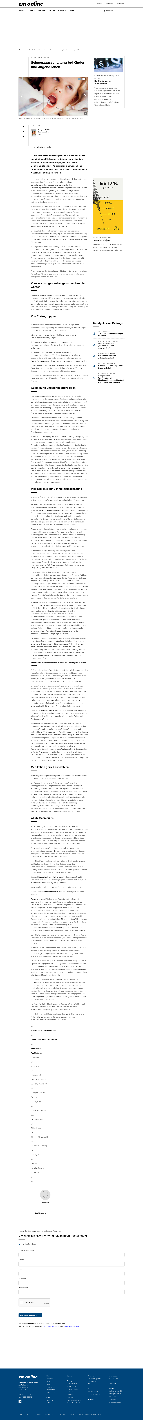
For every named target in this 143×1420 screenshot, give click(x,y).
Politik (48, 1381)
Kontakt (99, 3)
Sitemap (72, 1414)
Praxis (48, 1384)
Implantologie (71, 1386)
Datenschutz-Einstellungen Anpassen (91, 1414)
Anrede (21, 1260)
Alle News (49, 1378)
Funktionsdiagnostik (94, 1378)
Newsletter (120, 3)
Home (22, 50)
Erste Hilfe (49, 1400)
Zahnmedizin (50, 1389)
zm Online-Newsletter (51, 1326)
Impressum (62, 1414)
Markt (72, 10)
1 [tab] (79, 79)
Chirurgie (70, 1397)
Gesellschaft (50, 1387)
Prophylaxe (91, 1376)
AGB (28, 1414)
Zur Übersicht (40, 1213)
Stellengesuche (114, 1394)
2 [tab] (83, 79)
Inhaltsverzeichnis (45, 147)
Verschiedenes (113, 1399)
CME (31, 10)
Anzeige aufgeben (115, 1402)
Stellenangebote (114, 1391)
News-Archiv (50, 1392)
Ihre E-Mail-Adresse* (26, 1250)
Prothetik (70, 1394)
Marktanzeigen (93, 1391)
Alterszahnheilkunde (73, 1403)
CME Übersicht (51, 1403)
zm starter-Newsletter (71, 1326)
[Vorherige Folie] (21, 95)
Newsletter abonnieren (29, 1315)
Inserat (61, 10)
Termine (41, 10)
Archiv (52, 10)
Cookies (38, 1414)
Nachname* (23, 1288)
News (21, 10)
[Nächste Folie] (85, 95)
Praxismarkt (112, 1396)
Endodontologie (72, 1389)
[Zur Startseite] (31, 3)
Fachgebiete (71, 1381)
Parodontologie (72, 1383)
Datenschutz (49, 1414)
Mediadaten (109, 3)
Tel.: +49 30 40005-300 (26, 1394)
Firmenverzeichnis (94, 1394)
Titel (20, 1269)
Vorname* (22, 1279)
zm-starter (112, 1383)
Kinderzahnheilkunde (74, 1400)
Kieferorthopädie (72, 1392)
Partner (21, 1414)
